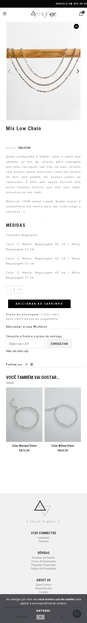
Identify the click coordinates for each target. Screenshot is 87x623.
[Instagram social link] (26, 364)
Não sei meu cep (17, 351)
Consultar (59, 344)
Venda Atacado (43, 588)
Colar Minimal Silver (24, 445)
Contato (43, 592)
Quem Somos (43, 584)
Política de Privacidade (43, 568)
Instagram (43, 537)
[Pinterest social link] (31, 364)
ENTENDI (43, 610)
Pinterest (44, 541)
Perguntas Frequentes (43, 565)
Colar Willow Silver (62, 445)
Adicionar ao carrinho (39, 303)
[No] (40, 617)
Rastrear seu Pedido (43, 557)
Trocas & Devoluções (43, 561)
